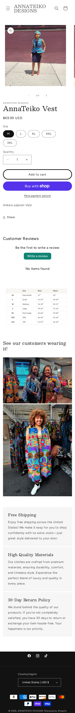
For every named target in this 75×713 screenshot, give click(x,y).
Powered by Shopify (55, 711)
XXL (49, 133)
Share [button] (11, 217)
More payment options (37, 195)
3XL (10, 142)
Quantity (8, 151)
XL (34, 133)
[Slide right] (46, 95)
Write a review (37, 256)
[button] (8, 8)
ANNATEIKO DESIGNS (31, 711)
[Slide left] (28, 95)
